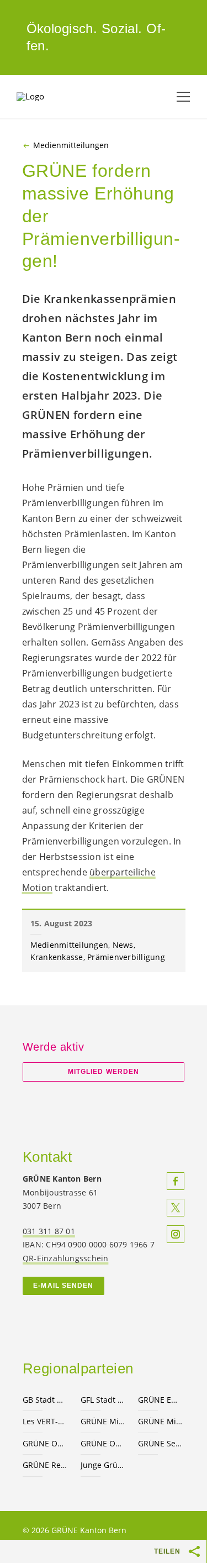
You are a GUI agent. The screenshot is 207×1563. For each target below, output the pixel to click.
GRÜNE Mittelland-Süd (160, 1421)
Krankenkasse (56, 957)
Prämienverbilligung (126, 957)
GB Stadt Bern (45, 1399)
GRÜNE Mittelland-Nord (103, 1421)
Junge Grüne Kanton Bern (103, 1465)
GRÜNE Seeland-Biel (160, 1443)
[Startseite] (44, 96)
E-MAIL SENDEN (63, 1285)
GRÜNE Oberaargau (45, 1443)
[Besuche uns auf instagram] (175, 1234)
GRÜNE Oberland (103, 1443)
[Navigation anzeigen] (183, 96)
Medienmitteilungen (71, 145)
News (123, 945)
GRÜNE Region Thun (45, 1465)
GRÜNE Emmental (160, 1399)
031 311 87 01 (49, 1231)
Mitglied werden (103, 1072)
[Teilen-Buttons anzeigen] (195, 1551)
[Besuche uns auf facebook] (175, 1181)
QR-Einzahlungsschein (65, 1258)
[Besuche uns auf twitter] (175, 1207)
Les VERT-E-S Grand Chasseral (45, 1421)
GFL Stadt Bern (103, 1399)
